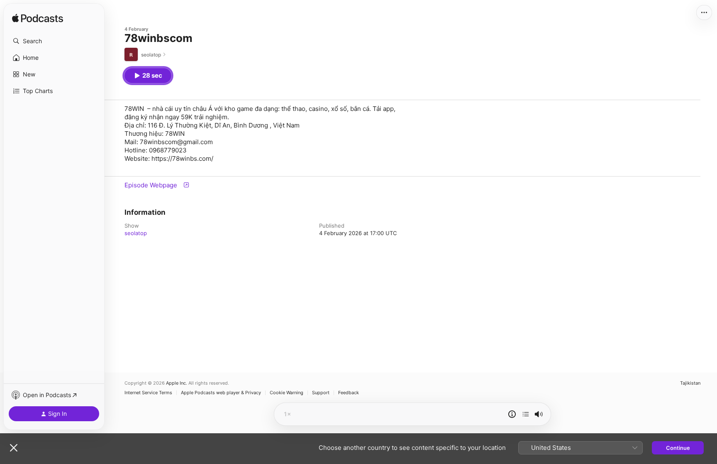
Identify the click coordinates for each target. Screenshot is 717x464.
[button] (54, 41)
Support (320, 392)
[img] (37, 19)
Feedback (348, 392)
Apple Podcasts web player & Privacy (221, 392)
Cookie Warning (286, 392)
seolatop (135, 233)
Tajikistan (690, 383)
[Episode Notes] (512, 414)
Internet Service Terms (148, 392)
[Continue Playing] (526, 414)
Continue (678, 447)
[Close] (13, 448)
